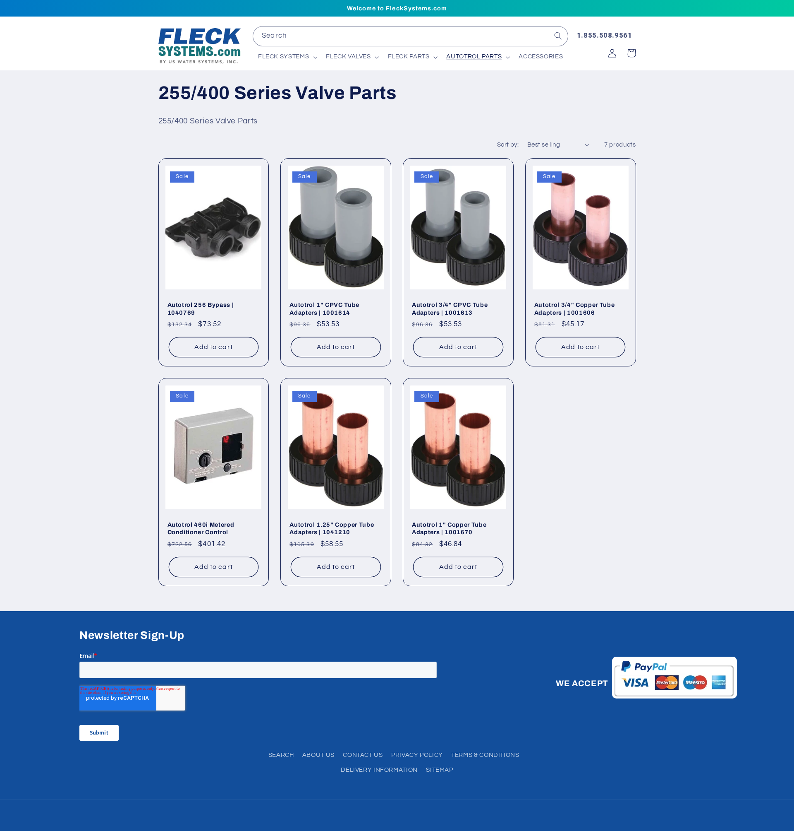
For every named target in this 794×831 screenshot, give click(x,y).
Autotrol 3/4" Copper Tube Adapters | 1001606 (574, 308)
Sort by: (508, 145)
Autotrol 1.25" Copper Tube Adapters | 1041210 (331, 528)
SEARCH (281, 755)
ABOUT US (318, 755)
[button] (286, 57)
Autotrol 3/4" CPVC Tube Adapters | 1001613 (450, 308)
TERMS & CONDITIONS (485, 755)
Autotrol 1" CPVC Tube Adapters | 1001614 (324, 308)
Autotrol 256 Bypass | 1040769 (200, 308)
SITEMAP (439, 770)
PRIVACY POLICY (417, 755)
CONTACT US (363, 755)
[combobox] (410, 36)
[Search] (558, 36)
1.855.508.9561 (604, 35)
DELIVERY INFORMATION (379, 770)
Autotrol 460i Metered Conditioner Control (200, 528)
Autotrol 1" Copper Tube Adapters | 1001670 (449, 528)
